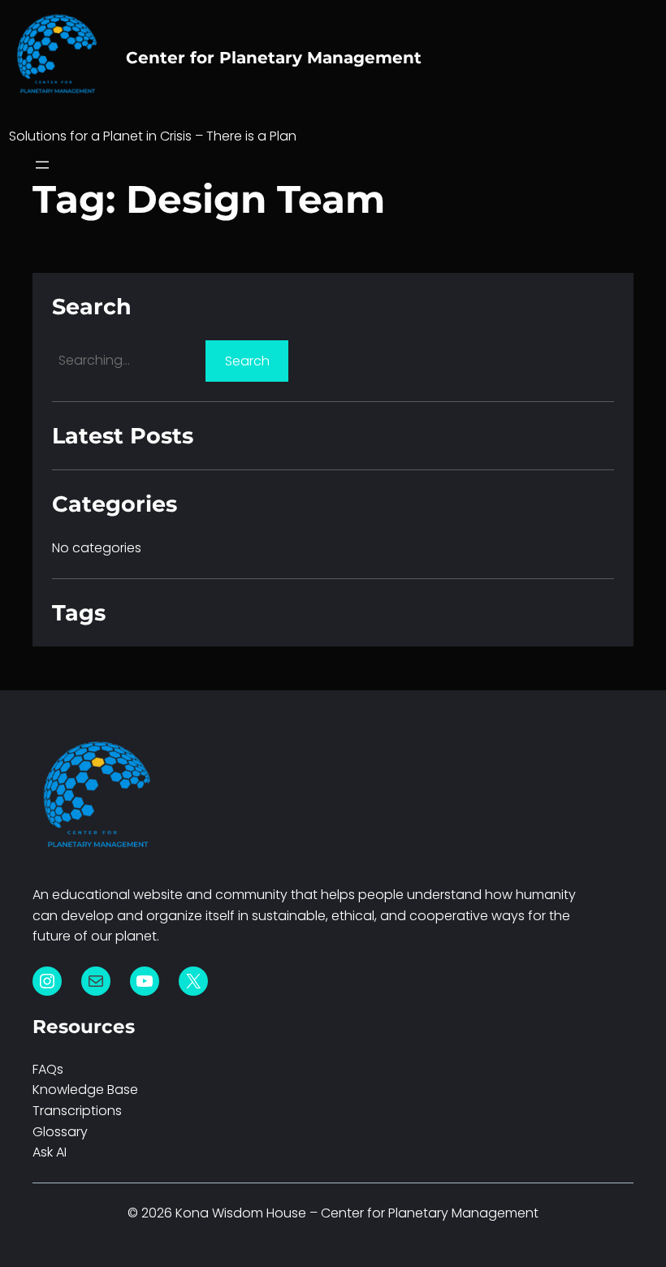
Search (247, 361)
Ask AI (49, 1152)
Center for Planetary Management (274, 57)
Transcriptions (77, 1110)
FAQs (47, 1069)
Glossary (60, 1131)
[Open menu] (42, 165)
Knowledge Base (85, 1089)
